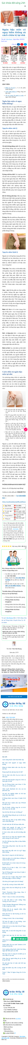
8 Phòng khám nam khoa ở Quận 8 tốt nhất (14, 798)
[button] (25, 6)
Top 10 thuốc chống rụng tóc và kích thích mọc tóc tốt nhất (14, 808)
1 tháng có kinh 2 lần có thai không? (12, 918)
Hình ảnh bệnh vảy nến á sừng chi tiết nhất (14, 968)
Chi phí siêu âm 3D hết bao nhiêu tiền (13, 824)
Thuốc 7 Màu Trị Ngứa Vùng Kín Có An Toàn (14, 973)
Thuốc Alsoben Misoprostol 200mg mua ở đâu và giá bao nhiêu (14, 905)
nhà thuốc (16, 529)
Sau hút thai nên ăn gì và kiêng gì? (12, 812)
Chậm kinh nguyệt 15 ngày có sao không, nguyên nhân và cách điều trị (14, 828)
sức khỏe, (18, 1018)
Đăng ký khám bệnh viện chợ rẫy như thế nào (14, 768)
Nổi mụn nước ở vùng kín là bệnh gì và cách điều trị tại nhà (14, 954)
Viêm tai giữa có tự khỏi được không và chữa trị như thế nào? (14, 859)
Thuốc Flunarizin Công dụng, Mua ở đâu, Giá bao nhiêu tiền (14, 892)
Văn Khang (9, 39)
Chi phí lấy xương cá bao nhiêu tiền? (13, 884)
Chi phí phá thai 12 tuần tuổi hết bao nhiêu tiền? (14, 963)
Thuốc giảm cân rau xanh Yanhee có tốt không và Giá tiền (14, 945)
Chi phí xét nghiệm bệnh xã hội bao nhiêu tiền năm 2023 (14, 794)
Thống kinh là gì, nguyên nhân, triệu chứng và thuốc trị (14, 909)
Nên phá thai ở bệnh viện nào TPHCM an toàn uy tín (14, 803)
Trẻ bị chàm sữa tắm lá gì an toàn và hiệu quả (14, 775)
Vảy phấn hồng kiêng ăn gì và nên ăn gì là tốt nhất (14, 815)
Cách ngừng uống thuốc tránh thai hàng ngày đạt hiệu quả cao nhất (14, 949)
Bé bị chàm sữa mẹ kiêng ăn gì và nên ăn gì (14, 888)
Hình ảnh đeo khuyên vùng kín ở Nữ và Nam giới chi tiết (14, 780)
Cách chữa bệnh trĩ (11, 91)
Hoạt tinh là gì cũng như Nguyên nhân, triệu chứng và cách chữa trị (14, 837)
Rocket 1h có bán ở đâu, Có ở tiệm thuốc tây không (14, 868)
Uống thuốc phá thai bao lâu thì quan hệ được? (14, 940)
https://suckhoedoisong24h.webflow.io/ (14, 502)
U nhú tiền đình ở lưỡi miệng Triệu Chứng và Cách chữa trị (14, 900)
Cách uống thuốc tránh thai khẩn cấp (13, 759)
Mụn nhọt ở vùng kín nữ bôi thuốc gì (12, 855)
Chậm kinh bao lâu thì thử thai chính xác (14, 936)
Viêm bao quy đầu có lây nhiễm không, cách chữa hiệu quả (14, 820)
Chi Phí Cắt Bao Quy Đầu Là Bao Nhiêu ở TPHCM (14, 842)
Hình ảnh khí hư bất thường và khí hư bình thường (14, 914)
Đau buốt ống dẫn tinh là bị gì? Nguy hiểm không (14, 851)
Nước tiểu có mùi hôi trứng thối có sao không (14, 931)
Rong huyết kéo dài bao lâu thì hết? (12, 772)
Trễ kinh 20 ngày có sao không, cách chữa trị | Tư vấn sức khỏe (14, 922)
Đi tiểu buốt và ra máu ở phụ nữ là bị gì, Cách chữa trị (14, 863)
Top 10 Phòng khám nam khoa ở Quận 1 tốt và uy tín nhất (14, 872)
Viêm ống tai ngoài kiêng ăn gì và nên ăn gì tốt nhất (14, 959)
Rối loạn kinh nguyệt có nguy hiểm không (14, 763)
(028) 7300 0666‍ (10, 717)
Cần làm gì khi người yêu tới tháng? (12, 881)
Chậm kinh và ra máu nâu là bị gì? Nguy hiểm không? (14, 926)
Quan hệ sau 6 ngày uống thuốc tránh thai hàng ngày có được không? (14, 877)
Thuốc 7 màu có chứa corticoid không (13, 897)
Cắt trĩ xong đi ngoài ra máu (14, 95)
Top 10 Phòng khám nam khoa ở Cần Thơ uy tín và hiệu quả (14, 785)
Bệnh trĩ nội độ (10, 88)
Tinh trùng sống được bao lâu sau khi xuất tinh (14, 846)
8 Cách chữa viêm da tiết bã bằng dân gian (14, 832)
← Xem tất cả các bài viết (14, 696)
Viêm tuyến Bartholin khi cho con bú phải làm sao (14, 789)
